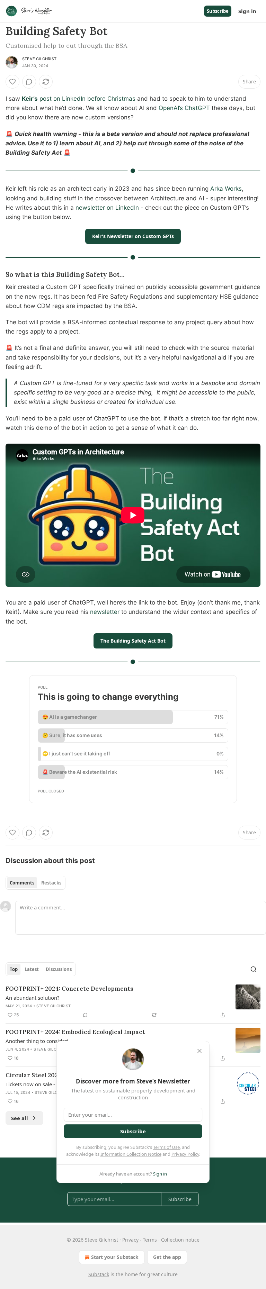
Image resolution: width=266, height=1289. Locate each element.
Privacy (130, 1239)
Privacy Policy (185, 1154)
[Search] (253, 969)
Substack (98, 1274)
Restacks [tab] (51, 883)
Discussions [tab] (59, 969)
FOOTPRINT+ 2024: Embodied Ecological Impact (75, 1032)
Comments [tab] (22, 883)
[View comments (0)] (29, 82)
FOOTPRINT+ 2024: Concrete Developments (69, 988)
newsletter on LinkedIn (107, 207)
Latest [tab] (32, 969)
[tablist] (35, 883)
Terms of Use (166, 1147)
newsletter (104, 611)
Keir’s (30, 98)
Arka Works (226, 188)
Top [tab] (14, 969)
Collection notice (180, 1239)
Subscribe (218, 11)
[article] (133, 1001)
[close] (199, 1050)
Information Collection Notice (130, 1154)
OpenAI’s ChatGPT (184, 108)
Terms (150, 1239)
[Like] (12, 82)
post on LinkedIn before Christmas (87, 98)
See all (19, 1118)
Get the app (167, 1257)
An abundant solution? (33, 997)
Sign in (247, 11)
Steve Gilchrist (39, 58)
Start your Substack (115, 1257)
